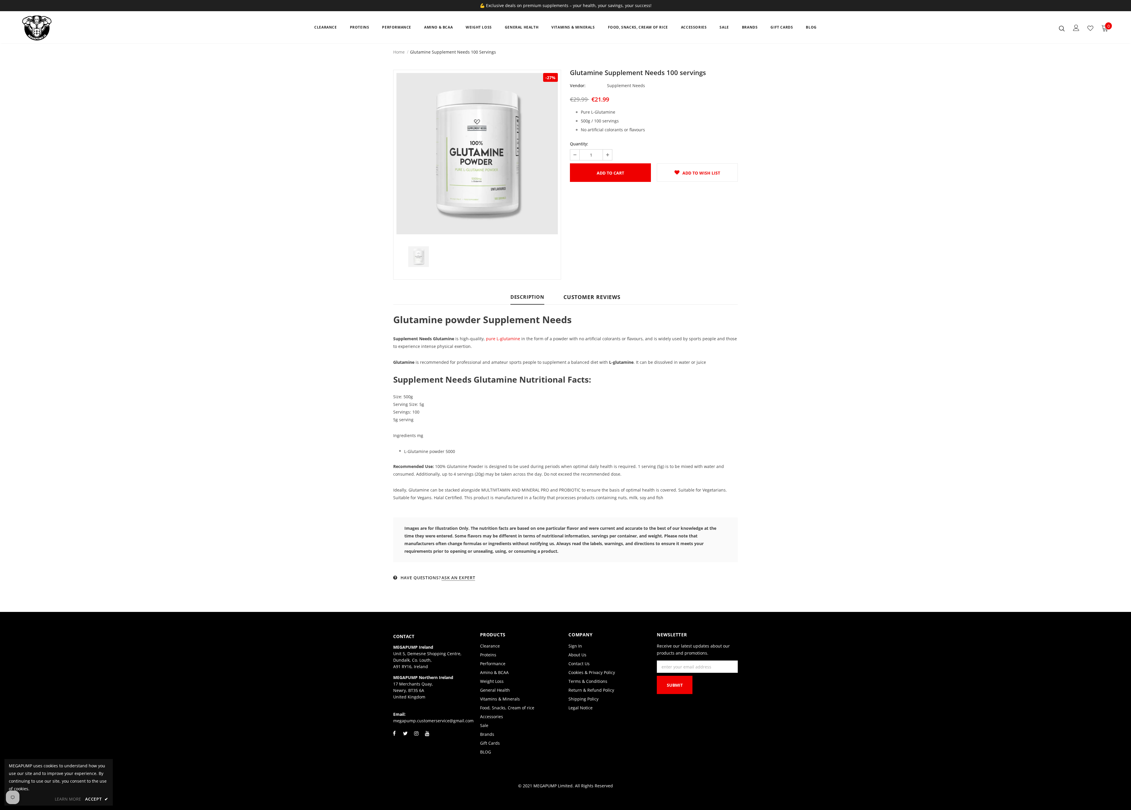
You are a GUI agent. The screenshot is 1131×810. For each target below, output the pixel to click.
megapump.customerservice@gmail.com (433, 720)
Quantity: (579, 144)
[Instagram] (416, 736)
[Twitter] (405, 736)
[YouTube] (427, 736)
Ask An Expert (458, 577)
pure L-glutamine (503, 338)
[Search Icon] (1062, 28)
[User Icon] (1076, 28)
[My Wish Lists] (1090, 28)
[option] (477, 153)
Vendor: (578, 85)
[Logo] (56, 28)
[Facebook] (394, 736)
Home (399, 52)
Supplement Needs (626, 85)
